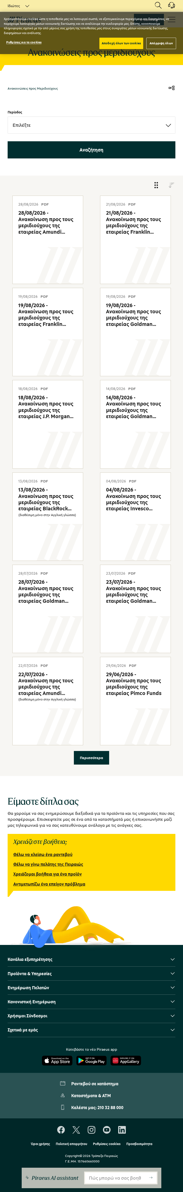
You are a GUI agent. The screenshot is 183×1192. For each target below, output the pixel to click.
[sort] (171, 185)
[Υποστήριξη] (168, 7)
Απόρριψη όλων (161, 43)
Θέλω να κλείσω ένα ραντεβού (42, 854)
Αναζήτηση (91, 150)
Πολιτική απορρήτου (71, 1144)
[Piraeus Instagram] (91, 1130)
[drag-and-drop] (156, 185)
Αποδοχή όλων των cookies (121, 43)
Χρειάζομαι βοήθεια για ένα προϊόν (47, 874)
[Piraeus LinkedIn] (122, 1130)
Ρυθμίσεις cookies (107, 1144)
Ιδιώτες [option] (14, 5)
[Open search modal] (158, 5)
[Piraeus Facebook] (61, 1130)
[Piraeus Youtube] (107, 1130)
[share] (171, 88)
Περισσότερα (91, 757)
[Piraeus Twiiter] (76, 1130)
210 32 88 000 (110, 1107)
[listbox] (15, 5)
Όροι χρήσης (40, 1144)
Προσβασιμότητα (139, 1144)
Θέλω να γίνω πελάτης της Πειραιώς (48, 864)
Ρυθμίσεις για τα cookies (23, 42)
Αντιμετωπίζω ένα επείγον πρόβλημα (49, 884)
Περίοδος (15, 112)
